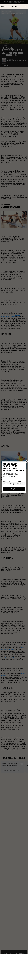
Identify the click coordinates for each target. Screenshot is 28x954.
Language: (18, 481)
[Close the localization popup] (26, 461)
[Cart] (25, 6)
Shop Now (14, 489)
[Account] (22, 6)
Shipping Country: (7, 481)
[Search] (6, 6)
